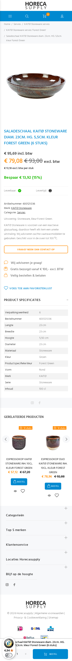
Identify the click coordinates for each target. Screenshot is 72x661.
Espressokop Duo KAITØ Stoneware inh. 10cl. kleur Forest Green (53, 466)
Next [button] (66, 439)
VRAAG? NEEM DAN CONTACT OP (36, 250)
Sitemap (53, 617)
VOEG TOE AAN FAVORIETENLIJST (30, 288)
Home (7, 24)
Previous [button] (6, 439)
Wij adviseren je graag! (26, 263)
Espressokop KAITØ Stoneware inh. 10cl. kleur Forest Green (19, 463)
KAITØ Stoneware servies (37, 24)
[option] (36, 86)
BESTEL (21, 482)
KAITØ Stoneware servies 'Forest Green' (26, 30)
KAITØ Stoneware (21, 208)
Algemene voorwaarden (49, 613)
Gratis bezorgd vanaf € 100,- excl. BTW (36, 269)
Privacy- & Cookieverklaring (30, 617)
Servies (17, 24)
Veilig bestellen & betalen (28, 275)
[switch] (8, 655)
